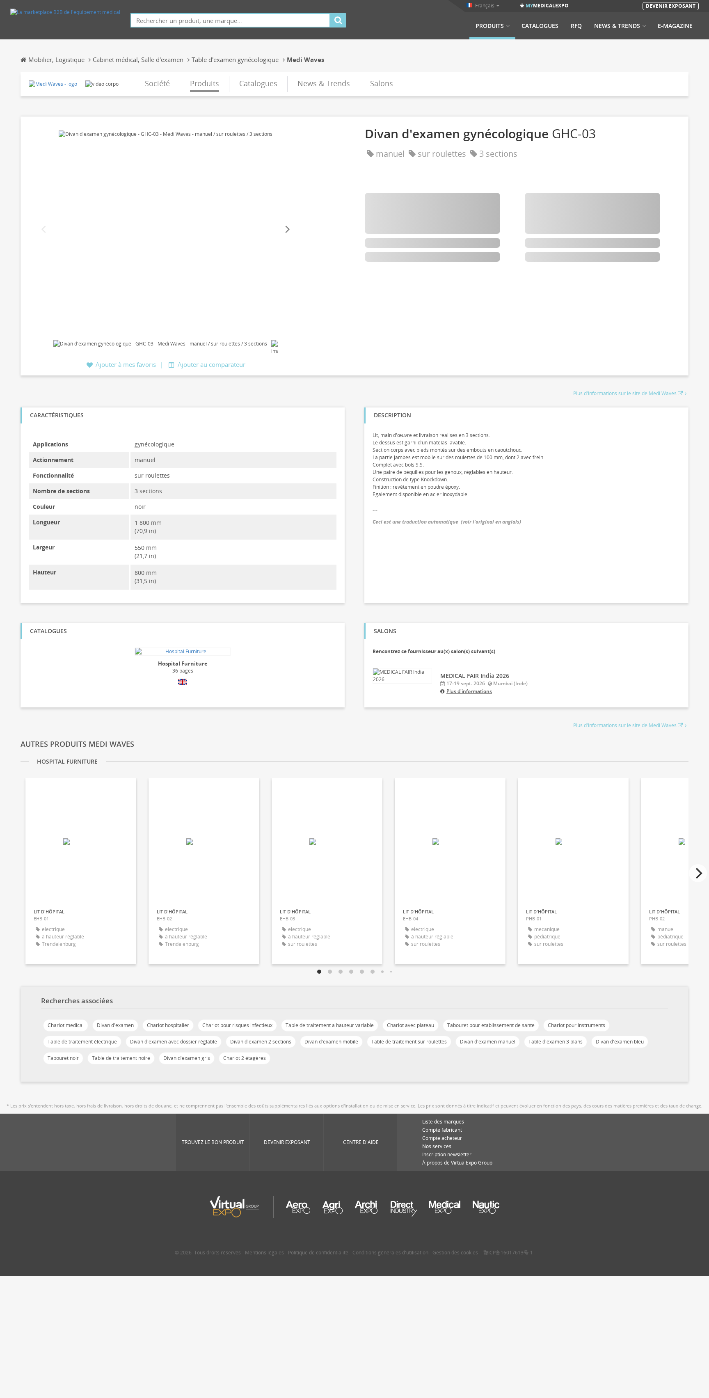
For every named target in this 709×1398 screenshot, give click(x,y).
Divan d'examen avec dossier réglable (173, 1041)
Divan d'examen (115, 1025)
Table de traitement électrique (82, 1041)
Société (157, 83)
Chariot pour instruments (576, 1025)
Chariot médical (66, 1025)
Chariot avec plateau (410, 1025)
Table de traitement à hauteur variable (330, 1025)
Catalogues (539, 26)
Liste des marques (443, 1121)
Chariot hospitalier (168, 1025)
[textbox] (230, 20)
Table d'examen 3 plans (555, 1041)
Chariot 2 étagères (244, 1058)
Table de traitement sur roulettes (409, 1041)
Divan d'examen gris (186, 1058)
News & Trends (617, 26)
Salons (381, 83)
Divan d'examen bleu (620, 1041)
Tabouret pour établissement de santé (491, 1025)
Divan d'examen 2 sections (260, 1041)
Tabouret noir (63, 1058)
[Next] (287, 229)
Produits (490, 26)
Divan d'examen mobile (331, 1041)
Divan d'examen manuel (487, 1041)
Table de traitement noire (121, 1058)
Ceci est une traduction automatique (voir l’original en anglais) (447, 521)
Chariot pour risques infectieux (237, 1025)
